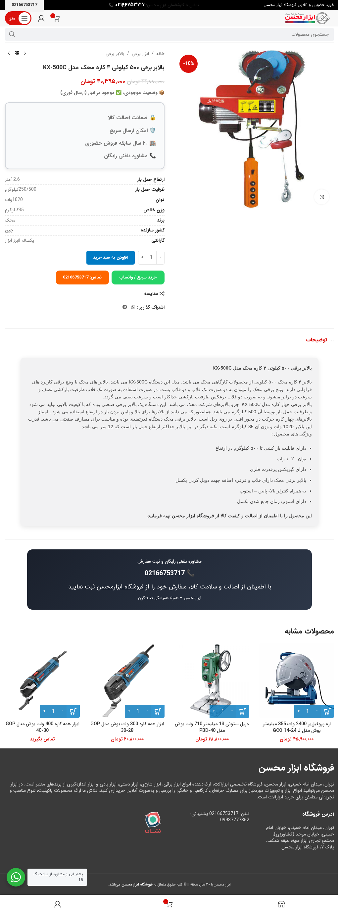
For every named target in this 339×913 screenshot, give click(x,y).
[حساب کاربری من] (41, 18)
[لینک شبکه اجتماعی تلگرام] (125, 307)
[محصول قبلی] (25, 54)
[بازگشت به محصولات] (17, 54)
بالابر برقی (115, 53)
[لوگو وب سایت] (307, 18)
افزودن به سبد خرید (110, 257)
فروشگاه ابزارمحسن (120, 586)
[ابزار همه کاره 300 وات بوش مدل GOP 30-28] (127, 680)
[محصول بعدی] (9, 54)
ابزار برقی (140, 53)
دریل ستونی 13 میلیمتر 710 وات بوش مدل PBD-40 (212, 727)
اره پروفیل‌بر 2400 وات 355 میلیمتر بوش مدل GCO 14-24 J (297, 727)
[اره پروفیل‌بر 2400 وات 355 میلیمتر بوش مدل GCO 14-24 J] (296, 680)
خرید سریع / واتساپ (138, 277)
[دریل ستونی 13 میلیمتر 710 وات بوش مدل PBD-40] (211, 680)
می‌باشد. (130, 885)
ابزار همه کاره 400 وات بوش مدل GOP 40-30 (42, 727)
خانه (160, 53)
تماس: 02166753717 (82, 277)
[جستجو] (12, 34)
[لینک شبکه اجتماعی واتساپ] (133, 307)
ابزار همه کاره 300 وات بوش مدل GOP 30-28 (127, 727)
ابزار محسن (183, 515)
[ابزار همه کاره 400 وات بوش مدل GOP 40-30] (42, 680)
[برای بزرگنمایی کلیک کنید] (321, 196)
